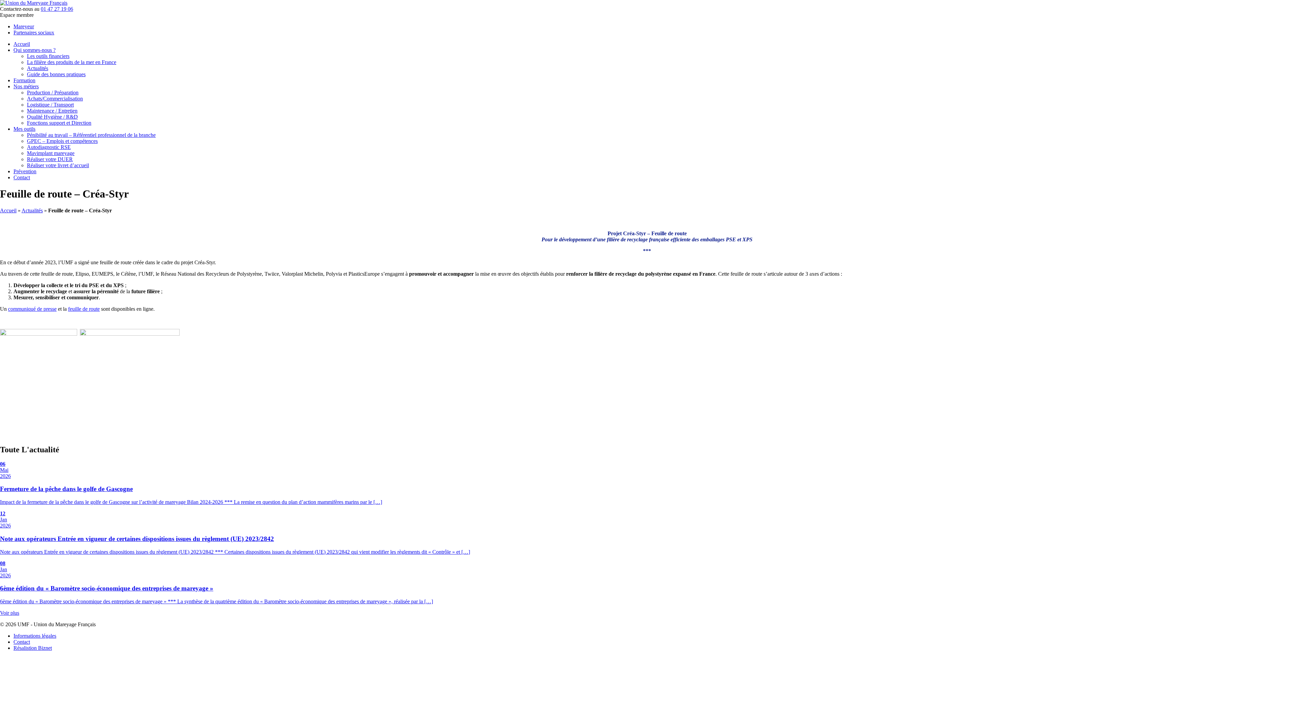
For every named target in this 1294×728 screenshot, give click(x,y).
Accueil (21, 44)
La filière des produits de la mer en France (71, 62)
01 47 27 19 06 (57, 9)
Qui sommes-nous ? (34, 50)
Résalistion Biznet (32, 648)
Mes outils (24, 129)
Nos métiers (26, 86)
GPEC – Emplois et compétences (62, 141)
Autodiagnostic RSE (49, 147)
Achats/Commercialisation (55, 98)
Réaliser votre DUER (50, 159)
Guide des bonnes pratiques (56, 74)
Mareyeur (23, 26)
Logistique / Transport (50, 105)
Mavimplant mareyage (50, 153)
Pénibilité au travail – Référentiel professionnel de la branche (91, 135)
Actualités (37, 68)
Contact (21, 177)
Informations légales (34, 636)
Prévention (24, 171)
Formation (24, 80)
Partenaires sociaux (33, 32)
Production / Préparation (53, 92)
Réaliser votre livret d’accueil (58, 165)
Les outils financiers (48, 56)
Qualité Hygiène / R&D (52, 117)
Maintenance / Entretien (52, 111)
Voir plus (9, 613)
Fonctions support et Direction (59, 123)
